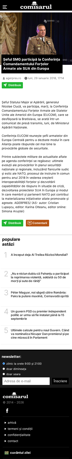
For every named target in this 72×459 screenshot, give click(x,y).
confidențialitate (19, 435)
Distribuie (14, 85)
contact (13, 441)
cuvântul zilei (20, 452)
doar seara (12, 374)
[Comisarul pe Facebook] (7, 410)
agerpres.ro (13, 78)
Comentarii (39, 223)
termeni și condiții (20, 429)
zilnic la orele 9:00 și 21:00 (23, 363)
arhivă (12, 422)
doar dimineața (15, 369)
